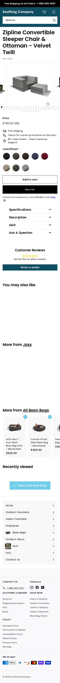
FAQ (5, 607)
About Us (7, 598)
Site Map (7, 646)
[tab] (30, 209)
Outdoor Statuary (39, 607)
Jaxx (27, 344)
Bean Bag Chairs (38, 615)
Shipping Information (13, 603)
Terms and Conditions (14, 629)
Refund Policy (10, 638)
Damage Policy (11, 625)
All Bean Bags (36, 410)
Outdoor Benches (39, 611)
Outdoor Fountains (39, 603)
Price (6, 118)
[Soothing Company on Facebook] (37, 587)
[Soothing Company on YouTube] (42, 587)
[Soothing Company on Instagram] (31, 587)
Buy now (30, 189)
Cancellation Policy (13, 634)
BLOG (5, 611)
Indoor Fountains (39, 598)
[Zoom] (48, 104)
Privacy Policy (10, 642)
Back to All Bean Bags (32, 485)
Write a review (30, 267)
